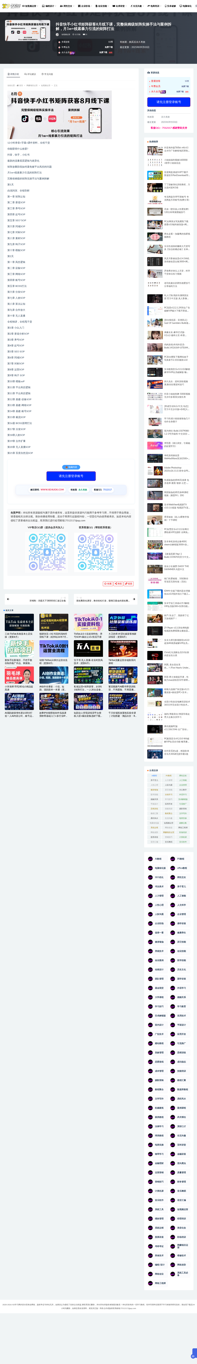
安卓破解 (171, 6)
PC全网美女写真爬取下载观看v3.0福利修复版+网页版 (176, 224)
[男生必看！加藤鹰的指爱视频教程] (155, 236)
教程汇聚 (154, 813)
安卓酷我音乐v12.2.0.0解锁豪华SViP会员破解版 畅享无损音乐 (177, 372)
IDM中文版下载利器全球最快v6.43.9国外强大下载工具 (177, 594)
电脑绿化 (187, 6)
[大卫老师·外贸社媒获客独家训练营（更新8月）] (123, 623)
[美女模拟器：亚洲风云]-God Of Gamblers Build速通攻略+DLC (176, 323)
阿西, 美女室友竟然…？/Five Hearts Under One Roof (176, 668)
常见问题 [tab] (48, 74)
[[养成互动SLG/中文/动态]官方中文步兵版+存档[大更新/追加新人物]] (155, 409)
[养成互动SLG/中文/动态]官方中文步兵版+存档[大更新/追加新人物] (177, 409)
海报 (119, 584)
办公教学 (183, 790)
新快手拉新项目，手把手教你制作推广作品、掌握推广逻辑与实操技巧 (18, 663)
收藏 (109, 584)
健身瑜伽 (154, 790)
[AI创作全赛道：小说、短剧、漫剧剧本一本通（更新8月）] (53, 675)
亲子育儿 (154, 780)
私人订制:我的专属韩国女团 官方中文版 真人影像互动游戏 (176, 298)
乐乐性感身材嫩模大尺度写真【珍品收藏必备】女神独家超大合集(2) (177, 249)
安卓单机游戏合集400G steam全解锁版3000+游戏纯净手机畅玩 (176, 545)
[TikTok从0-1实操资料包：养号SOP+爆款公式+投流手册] (88, 622)
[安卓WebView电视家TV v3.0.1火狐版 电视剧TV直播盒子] (155, 507)
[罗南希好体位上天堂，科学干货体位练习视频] (155, 273)
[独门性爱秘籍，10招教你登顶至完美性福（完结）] (155, 580)
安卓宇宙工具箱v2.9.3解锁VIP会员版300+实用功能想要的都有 (177, 606)
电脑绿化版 (154, 823)
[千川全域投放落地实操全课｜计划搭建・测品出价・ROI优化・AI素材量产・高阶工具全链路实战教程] (123, 701)
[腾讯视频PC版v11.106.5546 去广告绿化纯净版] (155, 729)
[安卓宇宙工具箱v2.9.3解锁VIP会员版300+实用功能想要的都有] (155, 607)
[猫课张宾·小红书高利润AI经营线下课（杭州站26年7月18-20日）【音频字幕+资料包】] (53, 622)
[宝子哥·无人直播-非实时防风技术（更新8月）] (88, 648)
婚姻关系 (154, 799)
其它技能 (168, 790)
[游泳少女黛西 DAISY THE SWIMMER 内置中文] (155, 569)
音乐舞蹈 (168, 842)
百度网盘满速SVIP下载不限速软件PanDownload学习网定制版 (176, 175)
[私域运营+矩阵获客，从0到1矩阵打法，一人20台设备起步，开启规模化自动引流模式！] (88, 675)
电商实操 (183, 818)
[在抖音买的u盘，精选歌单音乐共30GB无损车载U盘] (155, 757)
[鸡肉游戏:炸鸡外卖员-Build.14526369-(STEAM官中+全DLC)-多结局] (155, 347)
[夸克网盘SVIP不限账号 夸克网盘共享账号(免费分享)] (155, 201)
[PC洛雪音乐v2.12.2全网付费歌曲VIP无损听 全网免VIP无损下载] (155, 533)
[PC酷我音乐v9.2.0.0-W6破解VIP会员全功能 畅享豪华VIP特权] (155, 742)
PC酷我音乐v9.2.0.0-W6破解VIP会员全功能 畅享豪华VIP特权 (177, 742)
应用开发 (168, 804)
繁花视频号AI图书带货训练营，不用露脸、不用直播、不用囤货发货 (122, 690)
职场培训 (183, 832)
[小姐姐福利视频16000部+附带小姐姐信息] (155, 163)
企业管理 (183, 785)
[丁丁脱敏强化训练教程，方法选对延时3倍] (155, 189)
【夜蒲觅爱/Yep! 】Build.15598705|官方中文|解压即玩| (176, 557)
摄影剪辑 (183, 809)
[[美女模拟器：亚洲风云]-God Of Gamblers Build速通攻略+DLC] (155, 323)
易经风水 (154, 818)
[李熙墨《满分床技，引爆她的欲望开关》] (155, 446)
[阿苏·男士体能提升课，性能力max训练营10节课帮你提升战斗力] (155, 680)
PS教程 (169, 776)
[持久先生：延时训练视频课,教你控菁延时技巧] (155, 384)
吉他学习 (168, 794)
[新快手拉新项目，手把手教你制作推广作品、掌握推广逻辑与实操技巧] (19, 648)
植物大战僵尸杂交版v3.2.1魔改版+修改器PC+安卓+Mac (176, 692)
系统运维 (154, 828)
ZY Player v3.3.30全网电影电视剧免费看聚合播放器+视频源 (176, 631)
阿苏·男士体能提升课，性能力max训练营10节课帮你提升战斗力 (177, 680)
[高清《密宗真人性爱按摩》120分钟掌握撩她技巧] (155, 212)
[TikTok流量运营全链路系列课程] (123, 648)
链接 (129, 584)
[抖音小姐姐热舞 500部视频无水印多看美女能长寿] (155, 396)
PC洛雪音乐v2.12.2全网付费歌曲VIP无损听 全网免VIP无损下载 (176, 532)
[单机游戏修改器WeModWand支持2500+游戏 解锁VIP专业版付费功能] (155, 458)
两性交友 (183, 776)
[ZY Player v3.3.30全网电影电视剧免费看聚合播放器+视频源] (155, 631)
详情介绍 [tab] (14, 74)
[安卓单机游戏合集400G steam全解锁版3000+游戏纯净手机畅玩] (155, 545)
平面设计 (154, 804)
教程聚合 (168, 813)
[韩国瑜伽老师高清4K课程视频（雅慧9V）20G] (155, 496)
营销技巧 (168, 837)
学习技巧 (168, 799)
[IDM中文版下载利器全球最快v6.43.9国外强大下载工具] (155, 594)
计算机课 (183, 837)
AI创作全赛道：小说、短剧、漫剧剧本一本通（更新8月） (53, 690)
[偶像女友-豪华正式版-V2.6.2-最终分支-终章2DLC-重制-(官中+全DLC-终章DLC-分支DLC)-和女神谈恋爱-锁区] (155, 335)
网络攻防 (154, 832)
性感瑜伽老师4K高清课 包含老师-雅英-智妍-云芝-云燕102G (176, 483)
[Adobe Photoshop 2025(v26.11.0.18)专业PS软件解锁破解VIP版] (155, 471)
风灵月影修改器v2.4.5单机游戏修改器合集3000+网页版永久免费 (177, 262)
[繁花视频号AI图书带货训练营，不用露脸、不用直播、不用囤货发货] (123, 675)
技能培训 (168, 809)
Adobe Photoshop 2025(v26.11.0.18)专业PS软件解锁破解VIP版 (176, 471)
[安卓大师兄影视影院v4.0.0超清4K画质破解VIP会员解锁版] (155, 644)
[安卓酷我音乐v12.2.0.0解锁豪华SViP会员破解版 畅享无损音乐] (155, 376)
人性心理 (154, 785)
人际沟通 (168, 785)
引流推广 (183, 804)
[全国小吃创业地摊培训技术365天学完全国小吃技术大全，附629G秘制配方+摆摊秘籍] (155, 703)
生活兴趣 (168, 818)
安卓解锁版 (183, 799)
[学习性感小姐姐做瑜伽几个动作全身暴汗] (155, 421)
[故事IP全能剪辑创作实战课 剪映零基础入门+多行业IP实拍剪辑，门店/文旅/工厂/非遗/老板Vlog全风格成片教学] (53, 701)
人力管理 (168, 780)
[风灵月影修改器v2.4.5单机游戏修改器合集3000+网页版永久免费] (155, 262)
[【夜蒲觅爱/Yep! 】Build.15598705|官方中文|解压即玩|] (155, 556)
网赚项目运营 (32, 85)
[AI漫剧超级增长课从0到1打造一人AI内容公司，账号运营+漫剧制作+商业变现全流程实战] (19, 701)
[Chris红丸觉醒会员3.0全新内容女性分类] (155, 657)
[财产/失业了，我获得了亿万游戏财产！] (155, 618)
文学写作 (183, 813)
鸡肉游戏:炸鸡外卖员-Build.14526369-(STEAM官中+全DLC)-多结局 (177, 348)
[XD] (57, 34)
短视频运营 (66, 34)
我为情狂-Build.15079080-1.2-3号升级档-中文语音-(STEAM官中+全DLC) (176, 434)
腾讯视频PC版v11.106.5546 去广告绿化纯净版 (176, 729)
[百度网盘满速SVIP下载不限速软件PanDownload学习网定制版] (155, 176)
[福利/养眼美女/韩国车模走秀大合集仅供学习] (155, 717)
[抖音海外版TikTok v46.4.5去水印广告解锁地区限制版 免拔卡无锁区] (155, 152)
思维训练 (154, 809)
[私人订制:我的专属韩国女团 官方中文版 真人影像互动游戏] (155, 298)
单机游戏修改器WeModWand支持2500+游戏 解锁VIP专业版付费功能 (177, 458)
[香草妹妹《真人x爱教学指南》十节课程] (155, 520)
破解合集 (183, 823)
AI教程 (154, 776)
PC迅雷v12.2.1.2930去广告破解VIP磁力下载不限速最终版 (177, 311)
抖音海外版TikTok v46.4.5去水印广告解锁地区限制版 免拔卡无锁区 (177, 151)
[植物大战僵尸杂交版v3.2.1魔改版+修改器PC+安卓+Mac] (155, 693)
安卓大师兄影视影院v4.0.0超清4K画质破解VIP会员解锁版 (177, 643)
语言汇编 (154, 842)
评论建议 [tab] (31, 74)
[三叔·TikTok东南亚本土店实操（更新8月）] (19, 622)
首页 (21, 85)
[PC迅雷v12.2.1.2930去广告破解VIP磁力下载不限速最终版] (155, 311)
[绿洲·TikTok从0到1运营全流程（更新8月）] (53, 648)
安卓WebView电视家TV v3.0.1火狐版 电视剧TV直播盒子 (176, 508)
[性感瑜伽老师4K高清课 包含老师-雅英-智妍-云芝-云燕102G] (155, 483)
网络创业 (168, 828)
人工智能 (183, 780)
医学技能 (154, 794)
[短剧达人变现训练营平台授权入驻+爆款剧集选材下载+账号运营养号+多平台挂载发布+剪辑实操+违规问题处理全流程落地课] (88, 701)
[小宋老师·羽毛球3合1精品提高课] (19, 679)
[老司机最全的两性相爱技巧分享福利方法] (155, 285)
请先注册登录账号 (71, 476)
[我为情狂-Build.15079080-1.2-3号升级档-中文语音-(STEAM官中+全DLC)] (155, 433)
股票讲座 (154, 837)
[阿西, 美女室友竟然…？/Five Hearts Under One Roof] (155, 667)
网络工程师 (183, 828)
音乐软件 (183, 842)
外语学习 (183, 794)
